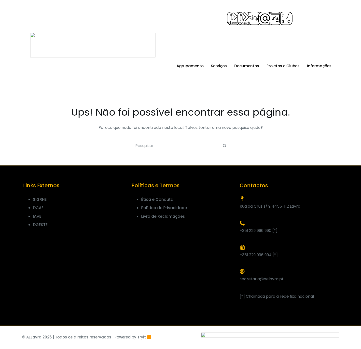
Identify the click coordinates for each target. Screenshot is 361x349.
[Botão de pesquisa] (225, 146)
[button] (299, 18)
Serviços (219, 65)
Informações (319, 65)
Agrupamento (190, 65)
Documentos (246, 65)
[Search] (346, 41)
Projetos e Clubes (283, 65)
